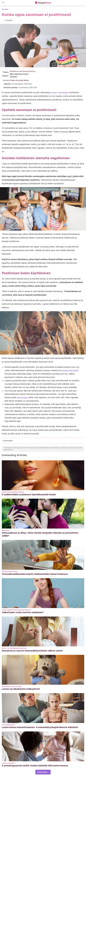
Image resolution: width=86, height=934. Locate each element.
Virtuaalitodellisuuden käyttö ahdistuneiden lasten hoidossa (35, 574)
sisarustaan (22, 397)
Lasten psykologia (9, 571)
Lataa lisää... (43, 772)
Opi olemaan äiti (8, 725)
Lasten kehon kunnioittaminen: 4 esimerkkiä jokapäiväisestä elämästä (40, 727)
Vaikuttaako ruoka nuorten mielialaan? (23, 612)
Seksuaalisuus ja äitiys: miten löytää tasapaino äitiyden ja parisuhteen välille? (40, 534)
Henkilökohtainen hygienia (13, 492)
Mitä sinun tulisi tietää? (12, 686)
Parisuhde (6, 530)
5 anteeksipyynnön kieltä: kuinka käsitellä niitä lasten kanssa (35, 765)
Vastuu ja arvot (8, 763)
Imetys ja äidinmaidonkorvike (14, 648)
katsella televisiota (69, 370)
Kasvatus (5, 9)
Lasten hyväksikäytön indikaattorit (21, 689)
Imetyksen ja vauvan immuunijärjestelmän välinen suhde (32, 650)
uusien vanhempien (60, 92)
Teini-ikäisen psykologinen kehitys (16, 610)
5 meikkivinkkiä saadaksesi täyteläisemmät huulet (29, 494)
